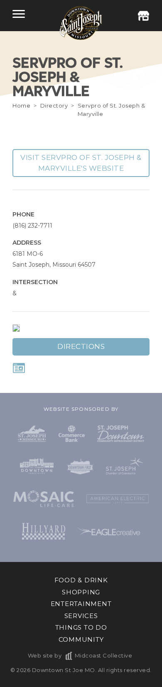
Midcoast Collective (103, 655)
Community (81, 639)
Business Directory (143, 16)
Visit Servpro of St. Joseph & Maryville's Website (81, 162)
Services (81, 616)
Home (21, 105)
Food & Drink (81, 580)
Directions (81, 346)
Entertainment (81, 604)
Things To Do (81, 627)
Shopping (81, 592)
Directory (54, 105)
